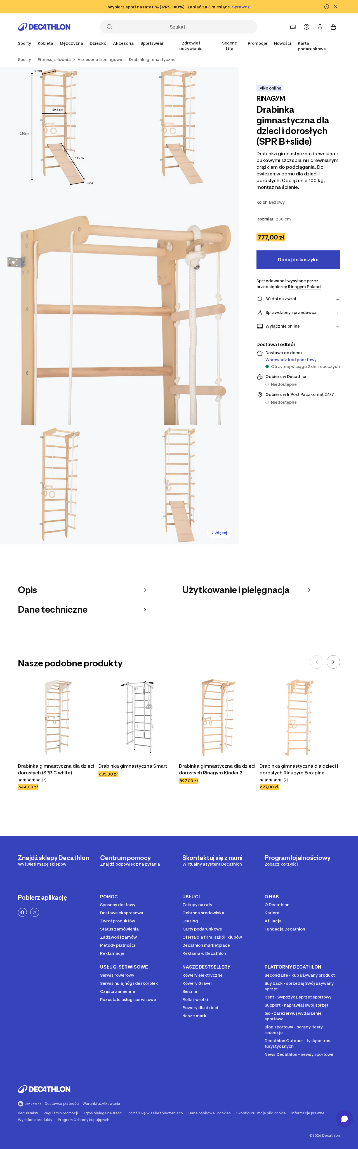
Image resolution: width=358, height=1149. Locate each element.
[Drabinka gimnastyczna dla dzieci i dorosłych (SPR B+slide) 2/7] (59, 126)
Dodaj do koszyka (298, 259)
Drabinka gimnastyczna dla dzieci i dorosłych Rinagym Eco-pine (299, 769)
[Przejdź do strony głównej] (44, 27)
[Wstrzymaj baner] (326, 6)
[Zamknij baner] (335, 6)
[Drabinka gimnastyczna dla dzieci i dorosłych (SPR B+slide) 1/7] (179, 126)
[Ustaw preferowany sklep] (293, 27)
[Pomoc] (306, 27)
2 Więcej (219, 533)
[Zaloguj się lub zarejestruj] (320, 27)
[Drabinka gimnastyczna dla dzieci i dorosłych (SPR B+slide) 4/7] (59, 484)
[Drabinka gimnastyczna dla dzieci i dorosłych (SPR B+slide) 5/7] (179, 484)
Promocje (257, 43)
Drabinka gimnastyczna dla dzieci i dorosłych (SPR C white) (57, 769)
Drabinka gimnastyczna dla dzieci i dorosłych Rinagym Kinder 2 (218, 769)
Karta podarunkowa (312, 46)
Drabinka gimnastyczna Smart (132, 766)
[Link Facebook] (22, 912)
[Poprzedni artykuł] (316, 662)
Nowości (282, 43)
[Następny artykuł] (333, 662)
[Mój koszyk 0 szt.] (333, 27)
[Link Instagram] (34, 912)
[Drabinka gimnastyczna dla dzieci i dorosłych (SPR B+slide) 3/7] (119, 305)
